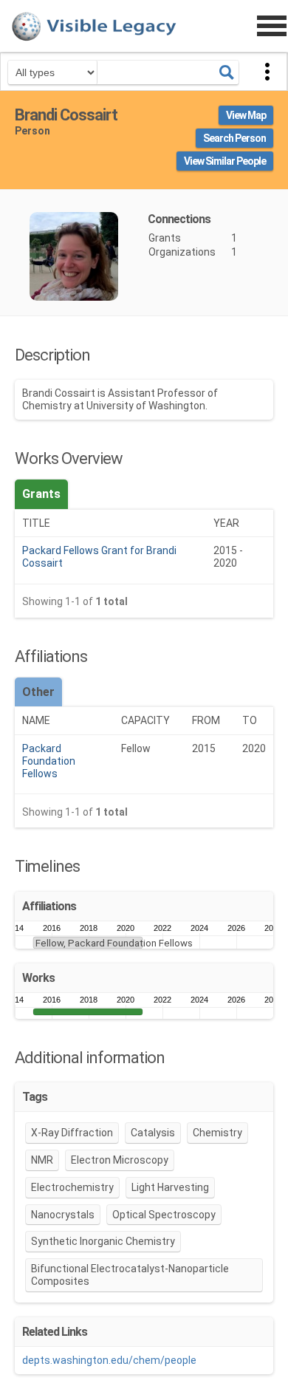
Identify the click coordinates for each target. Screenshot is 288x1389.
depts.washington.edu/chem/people (109, 1360)
